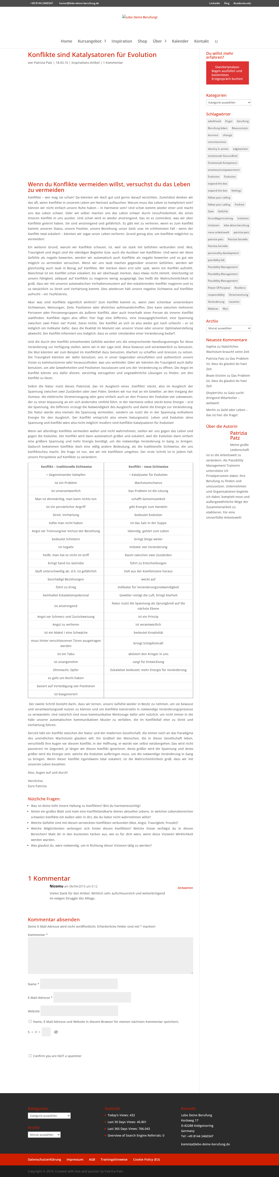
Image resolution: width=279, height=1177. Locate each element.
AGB (92, 1159)
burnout (213, 135)
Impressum (75, 1159)
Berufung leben (218, 128)
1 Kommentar (113, 62)
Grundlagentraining (220, 218)
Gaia (211, 211)
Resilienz (240, 288)
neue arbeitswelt (218, 232)
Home (66, 42)
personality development (223, 253)
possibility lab (216, 260)
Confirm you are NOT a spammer (57, 1056)
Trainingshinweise (114, 1159)
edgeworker (240, 149)
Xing (227, 3)
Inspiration (122, 42)
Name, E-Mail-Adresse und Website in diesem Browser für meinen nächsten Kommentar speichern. (106, 1022)
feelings (236, 190)
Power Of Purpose (219, 288)
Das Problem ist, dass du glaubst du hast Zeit (227, 363)
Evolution (214, 176)
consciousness (217, 142)
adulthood (214, 121)
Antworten (185, 888)
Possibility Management (223, 267)
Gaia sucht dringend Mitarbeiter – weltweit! (225, 398)
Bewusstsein (240, 128)
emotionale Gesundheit (223, 156)
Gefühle (223, 211)
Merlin (211, 410)
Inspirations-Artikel (85, 62)
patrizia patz (241, 232)
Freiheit (239, 204)
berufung (243, 121)
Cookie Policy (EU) (146, 1159)
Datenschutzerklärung (44, 1159)
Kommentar (38, 935)
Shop (142, 42)
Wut (225, 309)
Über (157, 42)
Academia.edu (242, 3)
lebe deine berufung (236, 225)
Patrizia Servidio (238, 239)
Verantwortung (238, 295)
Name (33, 984)
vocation (234, 302)
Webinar (213, 309)
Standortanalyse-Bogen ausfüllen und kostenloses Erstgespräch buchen (227, 73)
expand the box (217, 183)
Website (34, 1011)
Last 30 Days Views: (122, 1122)
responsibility (216, 295)
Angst (229, 121)
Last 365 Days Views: (123, 1129)
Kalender (180, 42)
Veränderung (216, 302)
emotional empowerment (224, 170)
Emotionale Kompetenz (222, 163)
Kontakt (201, 42)
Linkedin (214, 3)
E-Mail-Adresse (40, 998)
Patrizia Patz (43, 62)
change (227, 135)
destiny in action (218, 149)
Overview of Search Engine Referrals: (135, 1135)
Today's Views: (119, 1115)
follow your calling (219, 197)
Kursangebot (90, 42)
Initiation (243, 218)
